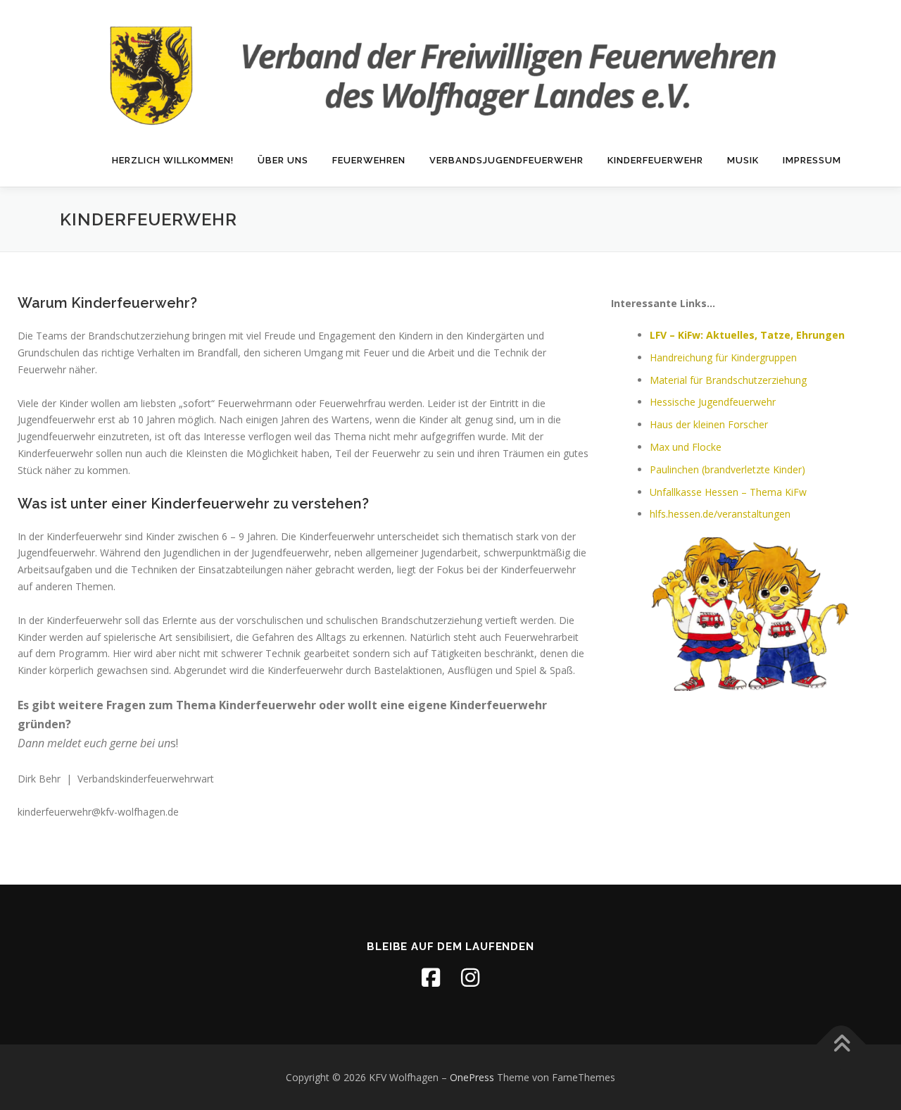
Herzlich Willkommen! (173, 160)
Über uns (283, 160)
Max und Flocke (686, 447)
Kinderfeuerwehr (655, 160)
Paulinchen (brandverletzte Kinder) (727, 469)
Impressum (812, 160)
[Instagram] (470, 977)
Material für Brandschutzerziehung (728, 380)
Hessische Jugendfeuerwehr (713, 402)
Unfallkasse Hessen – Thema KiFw (728, 492)
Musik (743, 160)
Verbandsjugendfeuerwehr (506, 160)
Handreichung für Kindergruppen (723, 357)
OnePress (472, 1077)
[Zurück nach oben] (842, 1044)
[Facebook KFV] (430, 977)
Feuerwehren (368, 160)
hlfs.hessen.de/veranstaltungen (720, 513)
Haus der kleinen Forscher (709, 424)
